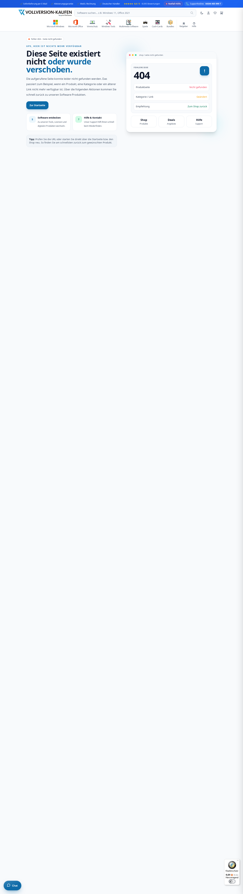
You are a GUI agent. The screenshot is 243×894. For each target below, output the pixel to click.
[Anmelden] (208, 13)
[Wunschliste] (215, 13)
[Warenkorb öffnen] (222, 13)
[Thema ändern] (202, 13)
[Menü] (238, 861)
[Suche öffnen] (192, 13)
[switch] (232, 881)
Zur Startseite (37, 105)
